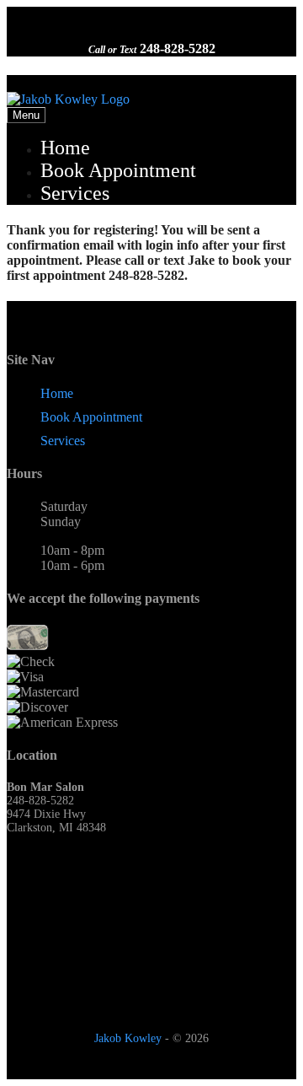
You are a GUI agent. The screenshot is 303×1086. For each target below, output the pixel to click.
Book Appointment (118, 170)
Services (74, 193)
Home (65, 148)
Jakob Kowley (128, 1038)
